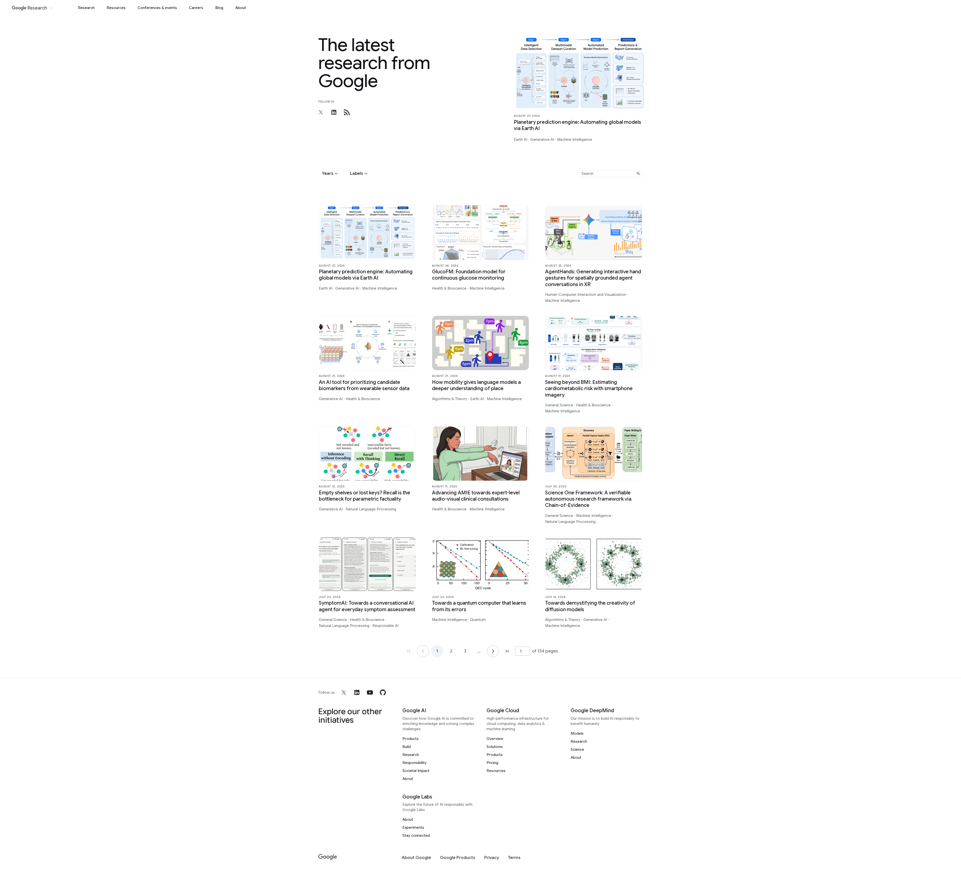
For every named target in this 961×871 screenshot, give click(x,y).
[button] (330, 174)
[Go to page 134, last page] (507, 651)
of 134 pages (545, 651)
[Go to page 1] (423, 651)
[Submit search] (638, 173)
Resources (116, 8)
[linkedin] (357, 692)
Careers (196, 8)
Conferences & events (157, 8)
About (240, 8)
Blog (219, 8)
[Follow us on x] (320, 112)
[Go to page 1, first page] (409, 651)
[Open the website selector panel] (51, 8)
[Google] (327, 857)
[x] (344, 692)
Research (86, 8)
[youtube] (370, 692)
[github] (383, 692)
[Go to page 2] (493, 651)
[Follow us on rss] (346, 112)
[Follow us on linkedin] (333, 112)
